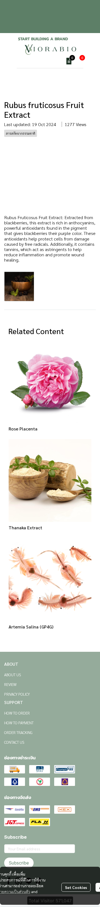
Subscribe (19, 863)
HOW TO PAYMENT (19, 722)
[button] (55, 61)
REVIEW (10, 684)
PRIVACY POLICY (17, 693)
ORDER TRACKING (18, 732)
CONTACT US (14, 742)
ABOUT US (12, 674)
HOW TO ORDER (17, 712)
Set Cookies (76, 887)
